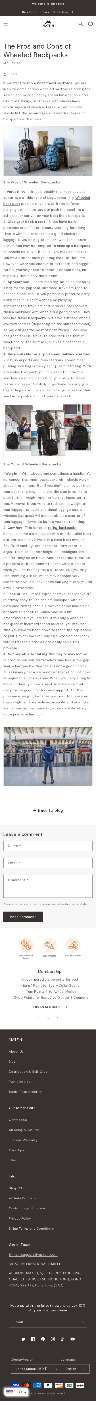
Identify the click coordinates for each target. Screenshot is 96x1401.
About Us (16, 1052)
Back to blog (50, 810)
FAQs (13, 1160)
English (71, 1369)
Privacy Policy (20, 1218)
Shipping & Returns (24, 1130)
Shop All (15, 1188)
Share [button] (13, 74)
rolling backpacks (62, 528)
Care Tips (16, 1150)
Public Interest (20, 1082)
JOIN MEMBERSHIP (47, 1007)
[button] (5, 24)
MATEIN (42, 1393)
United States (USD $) (32, 1369)
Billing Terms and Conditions (31, 1228)
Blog (12, 1062)
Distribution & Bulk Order (29, 1072)
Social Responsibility (25, 1092)
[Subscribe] (82, 1322)
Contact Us (18, 1120)
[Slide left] (38, 1018)
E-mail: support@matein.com (33, 1254)
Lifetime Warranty (23, 1140)
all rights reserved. (55, 1393)
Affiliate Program (22, 1198)
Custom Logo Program (27, 1208)
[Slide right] (58, 1018)
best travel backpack (55, 83)
